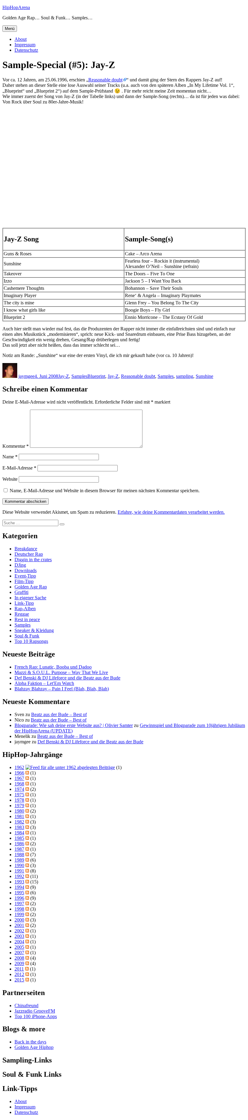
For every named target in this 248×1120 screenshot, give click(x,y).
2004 (19, 941)
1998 (19, 909)
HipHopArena (16, 7)
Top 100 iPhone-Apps (36, 1016)
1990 (19, 865)
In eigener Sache (30, 597)
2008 (19, 958)
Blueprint (96, 376)
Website (10, 479)
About (21, 39)
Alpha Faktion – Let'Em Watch (44, 683)
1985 (19, 838)
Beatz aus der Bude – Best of (59, 714)
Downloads (26, 570)
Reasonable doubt (105, 79)
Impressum (25, 44)
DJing (20, 565)
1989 (19, 860)
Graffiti (21, 592)
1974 (19, 789)
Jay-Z (63, 376)
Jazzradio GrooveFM (35, 1011)
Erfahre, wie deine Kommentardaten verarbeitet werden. (171, 512)
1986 (19, 843)
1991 (19, 870)
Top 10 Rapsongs (31, 641)
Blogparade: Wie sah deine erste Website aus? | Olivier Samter (74, 725)
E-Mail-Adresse (19, 467)
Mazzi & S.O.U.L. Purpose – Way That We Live (61, 672)
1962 (19, 767)
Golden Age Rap (31, 586)
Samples (79, 376)
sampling (184, 376)
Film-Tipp (24, 581)
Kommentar (15, 446)
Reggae (22, 614)
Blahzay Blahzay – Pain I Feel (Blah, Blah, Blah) (62, 688)
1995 (19, 892)
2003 (19, 936)
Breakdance (26, 548)
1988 (19, 854)
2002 (19, 930)
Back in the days (30, 1041)
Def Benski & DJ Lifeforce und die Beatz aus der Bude (67, 677)
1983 (19, 827)
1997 (19, 903)
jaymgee (26, 376)
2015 (19, 979)
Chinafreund (26, 1005)
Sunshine (204, 376)
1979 (19, 805)
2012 (19, 974)
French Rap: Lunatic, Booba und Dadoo (53, 667)
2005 (19, 947)
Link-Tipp (24, 603)
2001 (19, 925)
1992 (19, 876)
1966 (19, 772)
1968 (19, 783)
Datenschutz (26, 50)
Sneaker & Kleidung (34, 630)
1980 (19, 811)
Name (10, 456)
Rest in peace (27, 619)
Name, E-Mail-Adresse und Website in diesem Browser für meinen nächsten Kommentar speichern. (105, 490)
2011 (19, 968)
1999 (19, 914)
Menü (10, 28)
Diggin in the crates (33, 559)
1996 (19, 898)
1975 (19, 794)
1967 (19, 778)
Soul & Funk (27, 635)
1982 (19, 821)
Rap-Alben (25, 608)
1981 (19, 816)
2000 (19, 919)
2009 (19, 963)
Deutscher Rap (29, 554)
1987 (19, 849)
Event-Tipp (25, 575)
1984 (19, 832)
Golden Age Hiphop (34, 1047)
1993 (19, 881)
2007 (19, 952)
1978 (19, 800)
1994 (19, 887)
